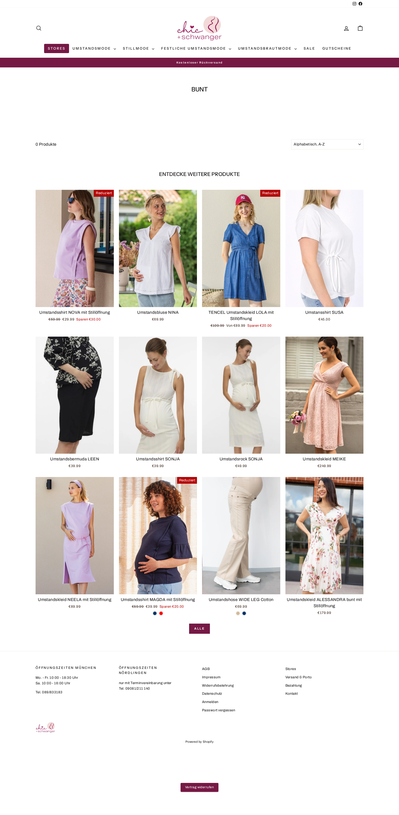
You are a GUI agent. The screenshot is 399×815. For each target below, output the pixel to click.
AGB (206, 669)
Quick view (74, 302)
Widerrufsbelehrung (218, 685)
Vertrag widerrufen (199, 787)
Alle (199, 628)
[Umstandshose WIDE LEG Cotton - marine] (244, 613)
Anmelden (210, 702)
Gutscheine (337, 48)
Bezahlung (293, 685)
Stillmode (137, 48)
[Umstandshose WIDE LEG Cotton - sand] (238, 613)
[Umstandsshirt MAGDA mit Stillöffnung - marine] (155, 613)
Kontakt (291, 693)
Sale (309, 48)
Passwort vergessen (218, 710)
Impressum (211, 677)
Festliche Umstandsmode (194, 48)
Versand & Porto (298, 677)
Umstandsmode (92, 48)
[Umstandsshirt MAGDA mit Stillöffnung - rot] (161, 613)
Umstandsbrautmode (265, 48)
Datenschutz (212, 693)
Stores (56, 48)
